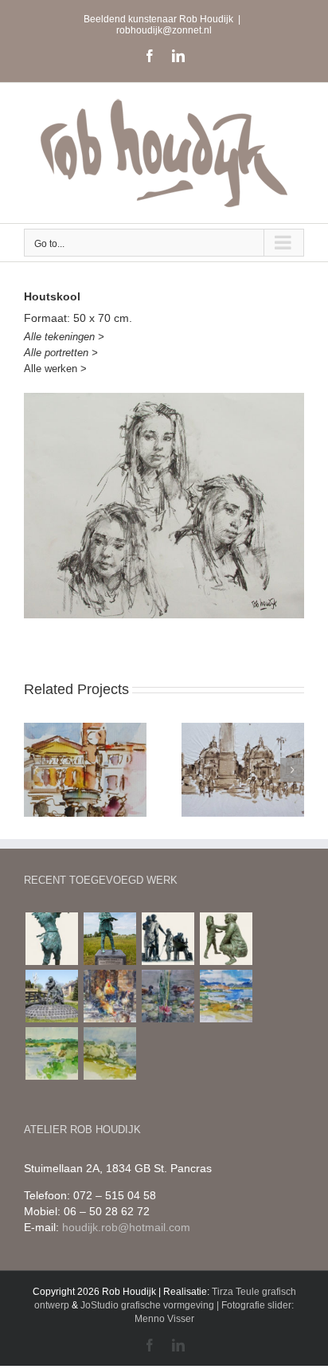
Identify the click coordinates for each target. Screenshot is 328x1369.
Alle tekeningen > (64, 337)
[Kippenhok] (109, 996)
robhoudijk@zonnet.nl (164, 30)
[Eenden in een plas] (167, 996)
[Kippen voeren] (51, 996)
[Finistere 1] (51, 1053)
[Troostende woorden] (225, 938)
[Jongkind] (109, 938)
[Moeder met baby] (51, 938)
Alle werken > (55, 369)
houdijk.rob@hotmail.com (126, 1227)
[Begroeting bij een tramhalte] (167, 938)
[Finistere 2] (109, 1053)
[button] (36, 770)
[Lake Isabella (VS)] (225, 996)
